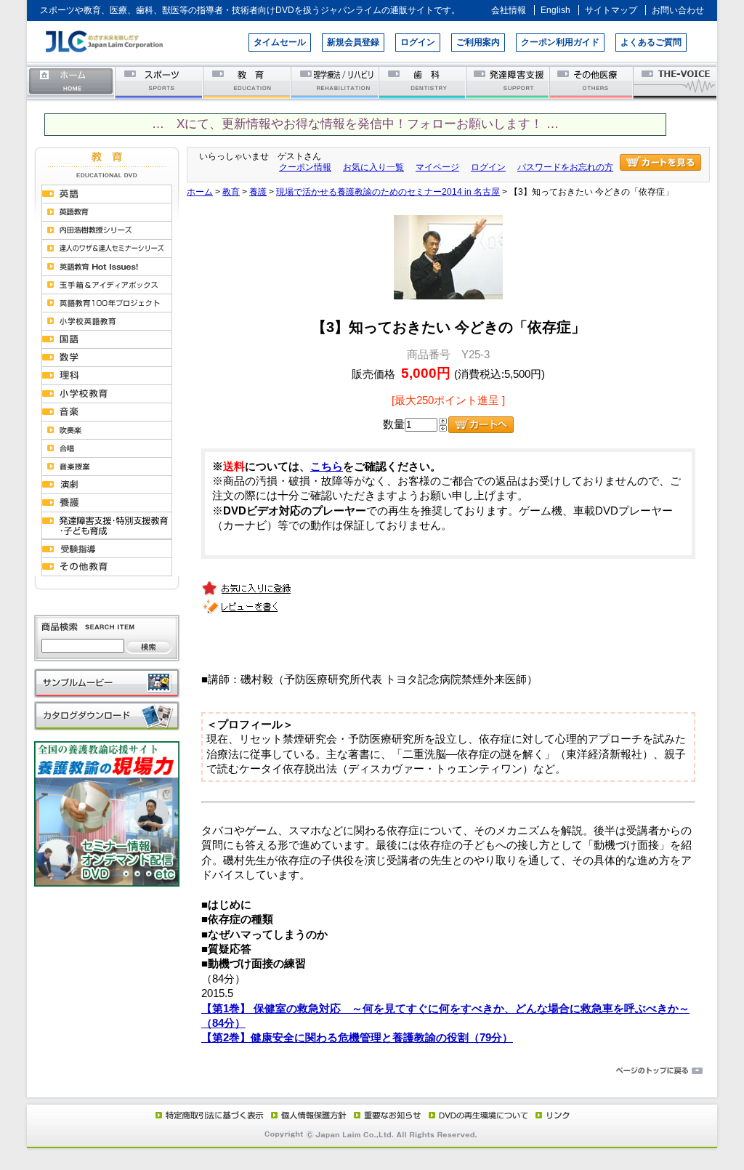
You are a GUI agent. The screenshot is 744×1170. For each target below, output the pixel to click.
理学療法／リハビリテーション (335, 82)
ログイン (417, 42)
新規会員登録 (353, 42)
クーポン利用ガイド (560, 42)
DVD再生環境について (479, 1114)
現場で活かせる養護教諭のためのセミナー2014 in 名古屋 (388, 192)
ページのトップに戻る (372, 1071)
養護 (258, 192)
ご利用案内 (478, 42)
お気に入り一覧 (373, 167)
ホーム (71, 82)
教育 (247, 82)
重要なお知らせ (384, 1114)
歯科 (423, 82)
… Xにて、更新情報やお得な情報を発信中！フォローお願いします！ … (355, 124)
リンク (551, 1114)
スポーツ (159, 82)
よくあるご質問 (651, 42)
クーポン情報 (305, 167)
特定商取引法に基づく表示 (208, 1114)
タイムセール (280, 42)
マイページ (437, 167)
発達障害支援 (509, 82)
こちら (326, 466)
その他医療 (592, 82)
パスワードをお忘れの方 (565, 167)
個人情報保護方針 (306, 1114)
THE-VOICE (675, 82)
